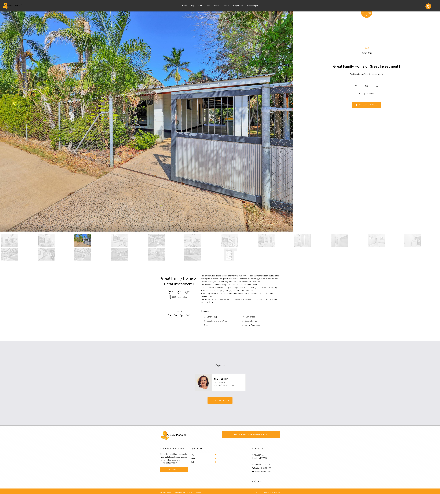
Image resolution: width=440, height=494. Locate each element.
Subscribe (173, 469)
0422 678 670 (219, 382)
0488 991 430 (266, 468)
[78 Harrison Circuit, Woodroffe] (146, 121)
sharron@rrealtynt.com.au (224, 385)
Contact (226, 6)
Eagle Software (276, 492)
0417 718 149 (264, 465)
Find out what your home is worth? (251, 434)
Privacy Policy (258, 492)
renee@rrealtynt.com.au (264, 472)
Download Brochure (367, 105)
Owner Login (252, 6)
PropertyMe (238, 6)
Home (184, 6)
